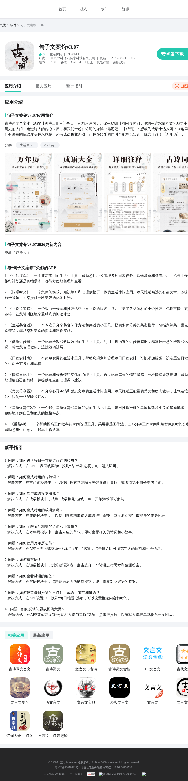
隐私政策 (119, 62)
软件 (104, 9)
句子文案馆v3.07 (59, 47)
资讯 (125, 9)
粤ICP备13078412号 (66, 767)
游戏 (83, 9)
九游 (3, 25)
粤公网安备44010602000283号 (120, 773)
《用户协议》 (75, 773)
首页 (62, 9)
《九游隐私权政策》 (54, 773)
